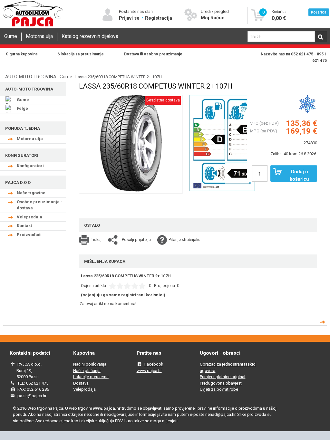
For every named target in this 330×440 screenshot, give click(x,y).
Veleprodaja (29, 217)
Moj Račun (213, 18)
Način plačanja (87, 370)
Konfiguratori (30, 165)
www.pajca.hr (149, 370)
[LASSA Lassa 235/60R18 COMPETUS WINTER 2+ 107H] (222, 142)
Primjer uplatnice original (222, 376)
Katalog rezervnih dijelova (90, 36)
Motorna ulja (39, 36)
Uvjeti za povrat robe (219, 389)
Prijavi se (130, 18)
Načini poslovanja (89, 364)
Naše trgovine (31, 192)
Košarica (318, 12)
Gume (10, 36)
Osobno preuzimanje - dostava (40, 205)
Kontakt (24, 225)
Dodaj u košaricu (299, 175)
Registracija (158, 18)
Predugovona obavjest (221, 383)
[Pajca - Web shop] (33, 26)
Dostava (81, 383)
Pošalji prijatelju (136, 239)
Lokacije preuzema (91, 376)
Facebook (153, 364)
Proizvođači (29, 234)
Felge (22, 108)
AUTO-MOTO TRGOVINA (30, 76)
